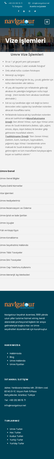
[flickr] (24, 11)
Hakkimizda (15, 353)
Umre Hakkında (17, 360)
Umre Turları (16, 429)
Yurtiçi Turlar (16, 439)
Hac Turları (15, 432)
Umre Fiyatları (17, 364)
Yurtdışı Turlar (17, 443)
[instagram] (30, 11)
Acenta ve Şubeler (38, 6)
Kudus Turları (16, 436)
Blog (12, 357)
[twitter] (35, 11)
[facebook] (19, 11)
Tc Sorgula (17, 6)
